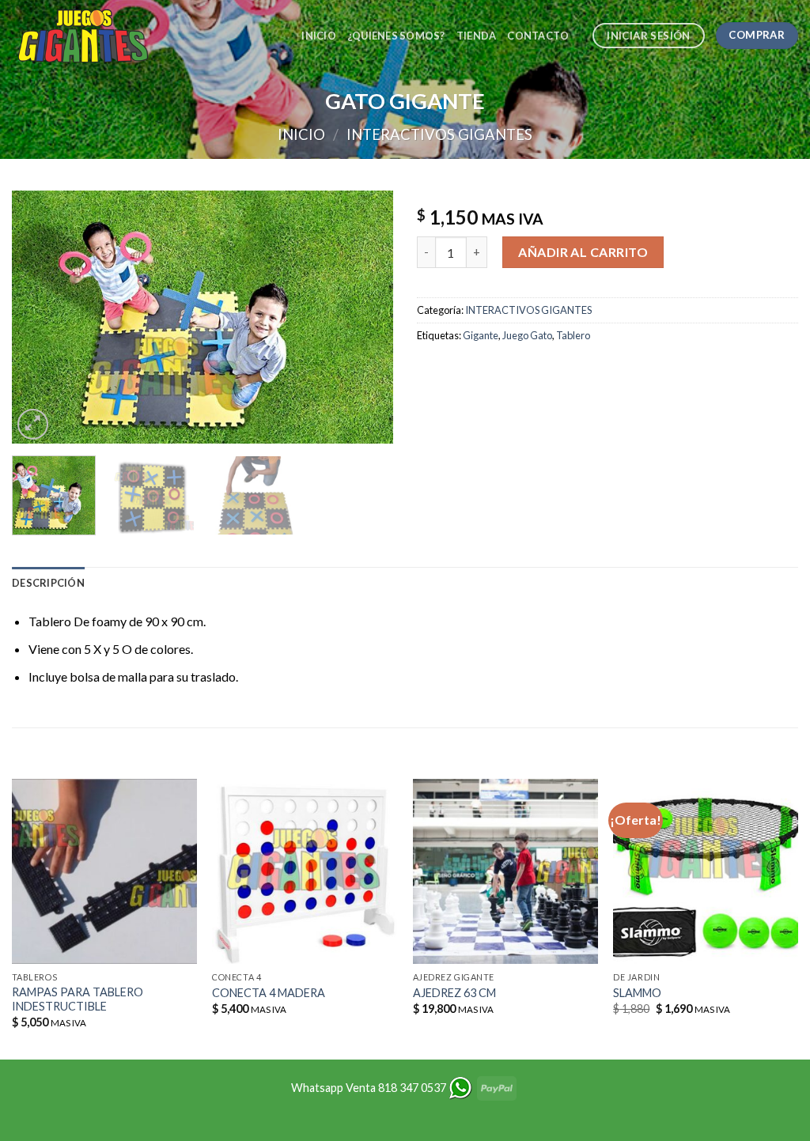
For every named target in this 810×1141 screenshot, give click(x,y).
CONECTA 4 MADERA (268, 992)
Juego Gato (527, 335)
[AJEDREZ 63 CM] (505, 871)
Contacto (538, 35)
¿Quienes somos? (396, 35)
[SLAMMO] (705, 871)
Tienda (476, 35)
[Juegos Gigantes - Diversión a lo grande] (91, 35)
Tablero (573, 335)
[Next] (365, 317)
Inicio (318, 35)
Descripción (48, 582)
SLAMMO (637, 992)
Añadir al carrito (583, 251)
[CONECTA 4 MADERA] (304, 871)
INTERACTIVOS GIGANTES (439, 134)
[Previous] (39, 317)
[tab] (48, 583)
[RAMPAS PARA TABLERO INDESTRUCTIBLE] (104, 871)
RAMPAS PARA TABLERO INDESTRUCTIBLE (77, 999)
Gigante (480, 335)
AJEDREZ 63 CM (454, 992)
